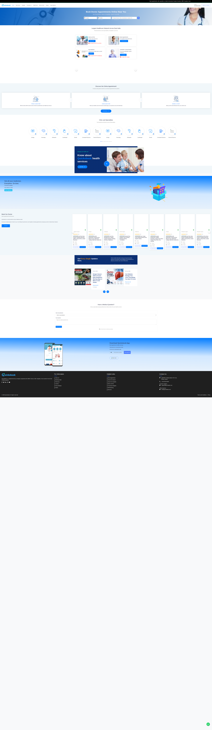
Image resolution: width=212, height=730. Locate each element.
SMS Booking (111, 387)
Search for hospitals (112, 381)
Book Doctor (18, 5)
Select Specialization (59, 312)
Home (13, 5)
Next (135, 70)
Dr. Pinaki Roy (92, 230)
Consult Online (138, 245)
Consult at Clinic (144, 245)
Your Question (58, 317)
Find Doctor (105, 111)
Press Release (58, 385)
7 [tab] (111, 141)
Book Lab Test (41, 5)
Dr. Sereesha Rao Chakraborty (155, 230)
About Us (57, 377)
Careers (57, 383)
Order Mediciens (8, 190)
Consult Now (123, 54)
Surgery (47, 5)
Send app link (127, 352)
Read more (127, 283)
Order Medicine (53, 5)
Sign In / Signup (206, 5)
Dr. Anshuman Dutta (201, 230)
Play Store (114, 357)
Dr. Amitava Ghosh (123, 230)
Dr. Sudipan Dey (76, 230)
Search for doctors (112, 379)
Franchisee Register (112, 385)
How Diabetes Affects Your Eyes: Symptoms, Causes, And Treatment (130, 277)
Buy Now (91, 53)
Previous (76, 70)
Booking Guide (58, 379)
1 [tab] (101, 141)
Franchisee (29, 5)
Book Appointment (111, 377)
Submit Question (58, 326)
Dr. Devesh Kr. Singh (108, 230)
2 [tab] (102, 141)
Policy (209, 394)
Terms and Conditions (202, 394)
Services (110, 389)
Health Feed (35, 5)
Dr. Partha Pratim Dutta (171, 230)
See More (82, 166)
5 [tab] (107, 141)
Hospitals (23, 5)
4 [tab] (106, 141)
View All (5, 225)
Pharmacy (57, 381)
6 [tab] (109, 141)
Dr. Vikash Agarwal (185, 230)
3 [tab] (104, 141)
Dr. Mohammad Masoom (140, 230)
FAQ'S (56, 387)
